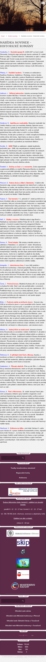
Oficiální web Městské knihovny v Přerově (23, 616)
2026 (25, 635)
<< (14, 635)
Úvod (2, 36)
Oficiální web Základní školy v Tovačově (23, 621)
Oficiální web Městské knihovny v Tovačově (23, 626)
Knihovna (23, 478)
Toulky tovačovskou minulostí (23, 468)
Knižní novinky (12, 36)
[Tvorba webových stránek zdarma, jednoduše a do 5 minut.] (15, 657)
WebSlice (20, 657)
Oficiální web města (23, 611)
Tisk (25, 657)
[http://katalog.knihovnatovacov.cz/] (23, 495)
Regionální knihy (23, 473)
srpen (21, 635)
